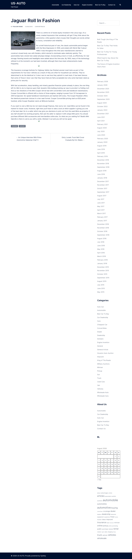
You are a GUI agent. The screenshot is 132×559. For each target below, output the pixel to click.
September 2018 (103, 167)
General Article (102, 350)
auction (113, 496)
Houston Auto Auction (105, 353)
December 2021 (103, 114)
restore (99, 532)
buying (114, 508)
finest (112, 517)
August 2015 (101, 281)
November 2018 (103, 163)
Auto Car (76, 5)
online (100, 525)
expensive (107, 517)
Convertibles (40, 26)
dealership (106, 514)
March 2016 (101, 256)
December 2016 (103, 224)
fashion (14, 126)
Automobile (55, 5)
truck (99, 535)
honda (116, 517)
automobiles (102, 504)
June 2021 (101, 117)
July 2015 (100, 285)
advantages (104, 493)
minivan (117, 522)
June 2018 (101, 174)
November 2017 (103, 185)
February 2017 (102, 217)
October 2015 (102, 274)
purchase (105, 529)
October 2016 (102, 231)
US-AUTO (18, 3)
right (103, 532)
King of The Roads (104, 360)
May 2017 (100, 206)
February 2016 (102, 260)
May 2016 (100, 249)
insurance (101, 522)
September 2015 (103, 278)
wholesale (101, 538)
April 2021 (101, 121)
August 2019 (101, 146)
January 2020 (102, 142)
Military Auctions (103, 364)
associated (108, 496)
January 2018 (102, 178)
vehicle (104, 535)
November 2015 (103, 270)
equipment (100, 517)
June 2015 (101, 288)
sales (105, 532)
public (99, 529)
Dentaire (100, 339)
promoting (115, 526)
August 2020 (102, 128)
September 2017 (103, 192)
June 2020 (101, 135)
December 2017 (103, 181)
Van (98, 385)
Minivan (100, 367)
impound (109, 519)
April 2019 (101, 153)
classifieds (100, 511)
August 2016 (101, 238)
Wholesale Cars (103, 396)
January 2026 (102, 85)
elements (113, 514)
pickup (105, 526)
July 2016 (100, 242)
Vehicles (100, 389)
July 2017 (100, 199)
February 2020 (102, 139)
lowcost (112, 522)
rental (115, 529)
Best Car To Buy (100, 5)
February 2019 (102, 156)
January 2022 (102, 110)
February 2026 (102, 81)
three (114, 532)
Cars (99, 321)
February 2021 (102, 124)
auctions (99, 500)
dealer (113, 511)
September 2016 (103, 235)
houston (99, 519)
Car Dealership (66, 5)
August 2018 (101, 171)
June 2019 (101, 149)
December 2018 (103, 160)
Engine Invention (87, 5)
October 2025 (102, 96)
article (110, 493)
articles (100, 496)
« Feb (99, 480)
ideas (104, 519)
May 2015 (100, 292)
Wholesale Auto (103, 392)
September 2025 (103, 99)
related (111, 529)
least (108, 522)
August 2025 (102, 103)
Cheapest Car (102, 325)
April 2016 (101, 253)
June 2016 (101, 246)
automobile (110, 500)
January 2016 (102, 263)
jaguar (22, 126)
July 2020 (101, 131)
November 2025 (103, 92)
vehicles (112, 535)
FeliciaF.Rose (18, 26)
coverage (106, 511)
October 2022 (102, 106)
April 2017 (101, 210)
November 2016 (103, 228)
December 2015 (103, 267)
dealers (99, 514)
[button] (120, 5)
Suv (98, 374)
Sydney (43, 556)
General (100, 346)
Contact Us (111, 5)
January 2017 (102, 221)
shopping (110, 532)
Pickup (99, 371)
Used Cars (101, 382)
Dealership (101, 335)
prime (110, 526)
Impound (100, 357)
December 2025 (103, 89)
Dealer (99, 332)
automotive (104, 507)
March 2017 (101, 213)
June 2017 (101, 203)
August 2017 (101, 196)
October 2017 (102, 188)
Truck (99, 378)
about (98, 493)
